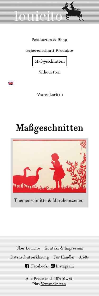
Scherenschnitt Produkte (49, 50)
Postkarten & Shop (49, 39)
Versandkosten (53, 283)
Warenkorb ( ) (50, 94)
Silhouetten (49, 72)
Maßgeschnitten (50, 61)
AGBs (84, 257)
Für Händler (64, 257)
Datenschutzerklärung (29, 257)
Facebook (39, 266)
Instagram (65, 266)
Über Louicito (28, 248)
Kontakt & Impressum (63, 248)
